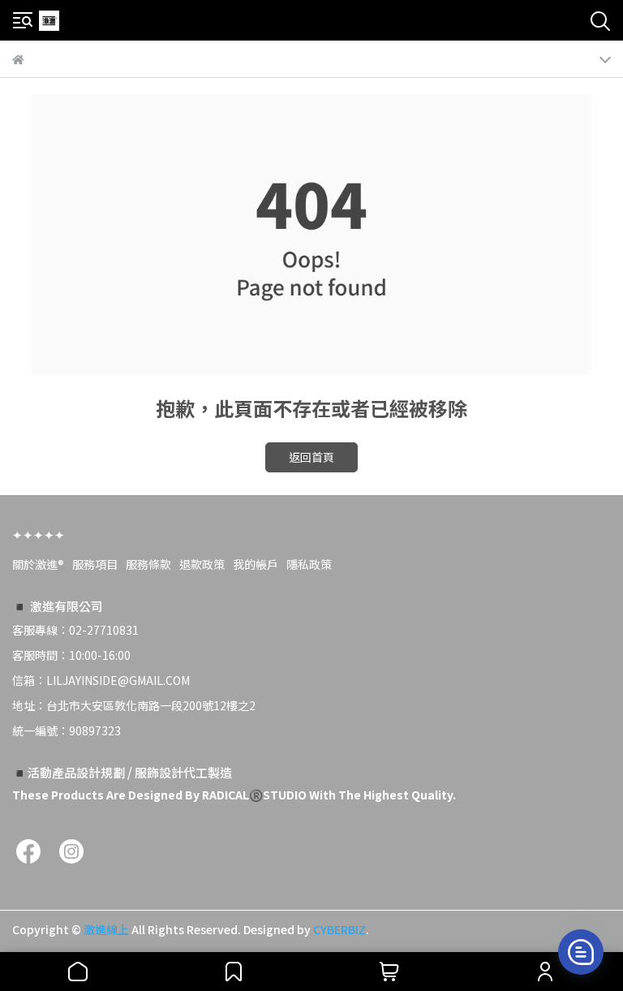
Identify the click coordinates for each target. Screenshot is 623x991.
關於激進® (38, 564)
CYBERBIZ (339, 929)
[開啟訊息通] (581, 952)
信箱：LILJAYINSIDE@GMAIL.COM (101, 680)
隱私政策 (309, 564)
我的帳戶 (255, 564)
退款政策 (202, 564)
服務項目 (95, 564)
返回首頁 (311, 457)
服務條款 (148, 564)
